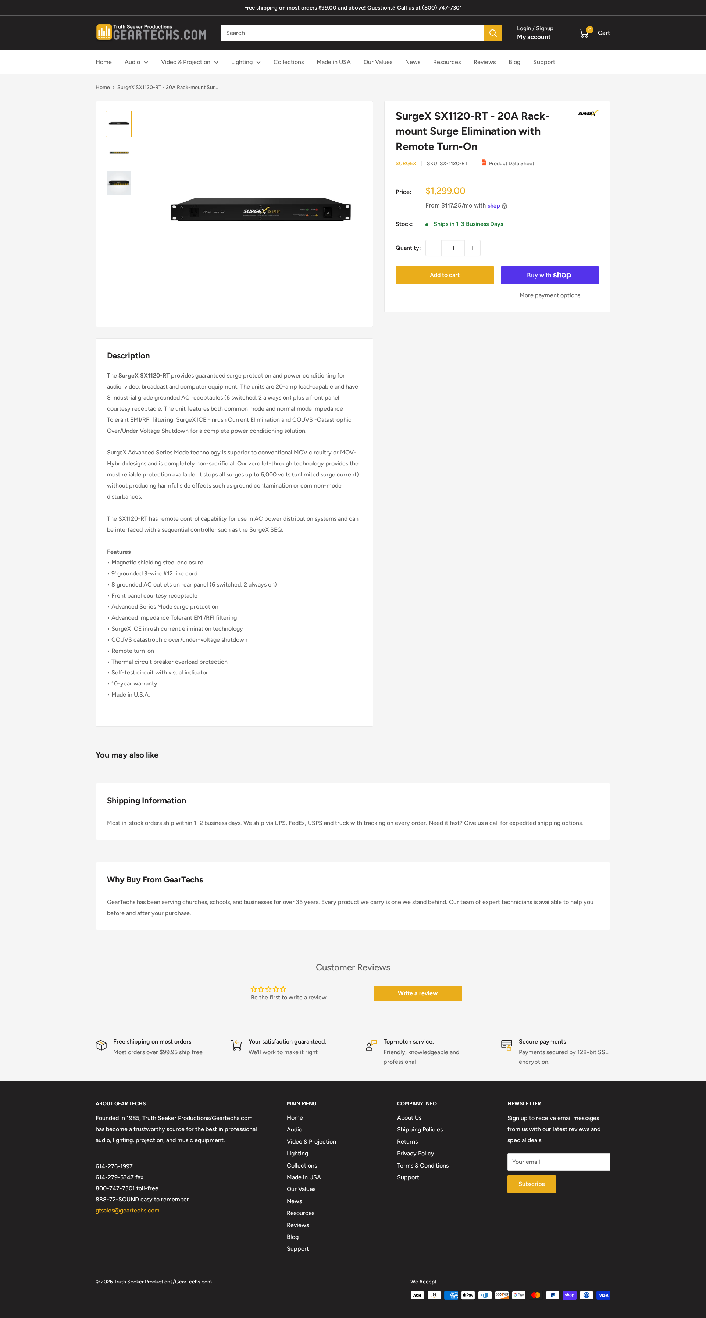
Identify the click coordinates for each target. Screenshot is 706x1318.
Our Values (378, 62)
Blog (514, 62)
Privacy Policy (415, 1153)
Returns (407, 1141)
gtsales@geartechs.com (128, 1210)
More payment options (550, 295)
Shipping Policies (420, 1129)
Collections (289, 62)
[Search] (493, 33)
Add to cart (445, 275)
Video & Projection (185, 62)
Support (544, 62)
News (412, 62)
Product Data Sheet (511, 163)
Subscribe (531, 1183)
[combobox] (352, 33)
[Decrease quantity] (433, 248)
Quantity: (408, 247)
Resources (447, 62)
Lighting (242, 62)
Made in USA (334, 62)
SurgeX (406, 163)
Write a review (418, 993)
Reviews (485, 62)
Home (104, 62)
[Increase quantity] (472, 248)
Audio (132, 62)
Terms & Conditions (423, 1165)
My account (534, 36)
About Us (409, 1117)
